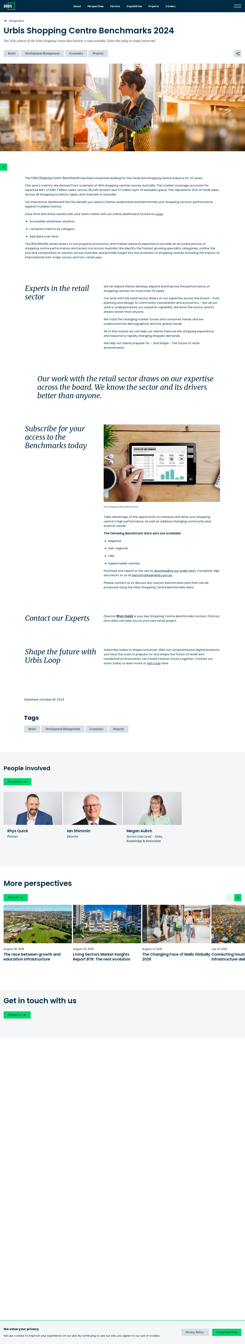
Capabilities (134, 6)
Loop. (159, 214)
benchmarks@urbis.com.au (152, 575)
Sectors (115, 6)
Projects (154, 6)
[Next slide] (237, 897)
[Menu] (237, 6)
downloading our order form (175, 571)
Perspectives (96, 6)
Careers (170, 6)
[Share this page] (237, 53)
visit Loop (154, 663)
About (77, 6)
